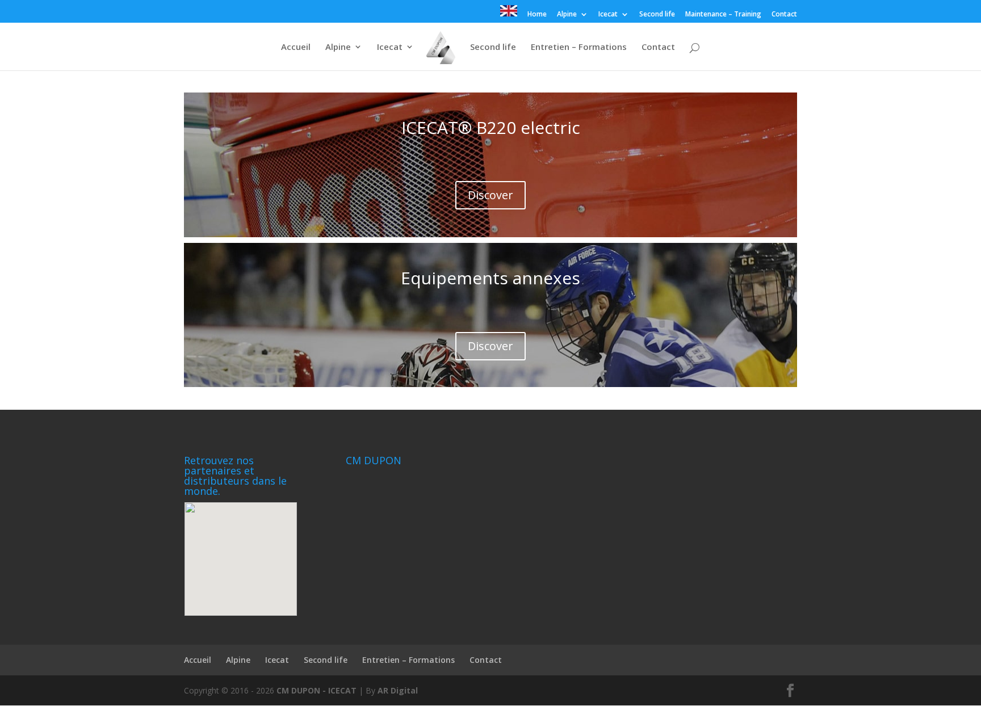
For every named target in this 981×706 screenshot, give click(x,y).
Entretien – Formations (579, 47)
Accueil (296, 47)
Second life (657, 15)
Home (537, 15)
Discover (490, 195)
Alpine (567, 15)
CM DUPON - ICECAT (316, 690)
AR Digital (398, 690)
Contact (784, 15)
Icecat (608, 15)
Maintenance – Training (723, 15)
